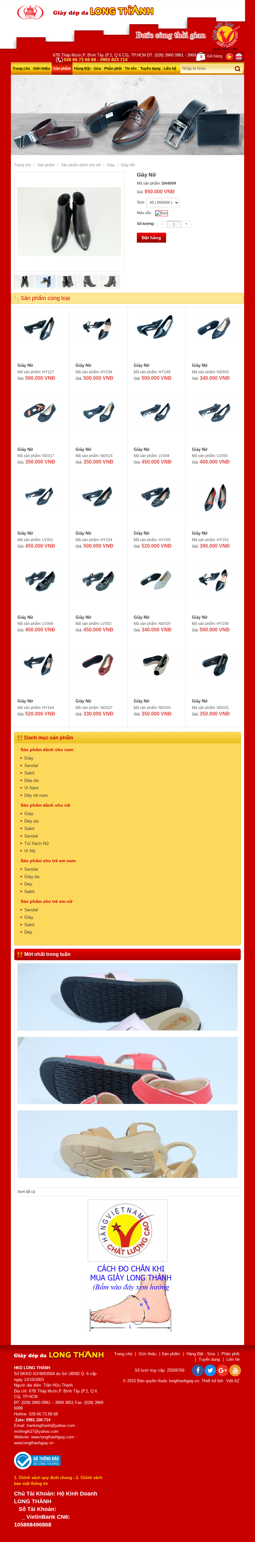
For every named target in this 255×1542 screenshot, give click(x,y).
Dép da (31, 780)
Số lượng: (146, 224)
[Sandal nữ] (127, 1099)
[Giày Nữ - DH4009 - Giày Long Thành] (30, 12)
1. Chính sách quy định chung (43, 1477)
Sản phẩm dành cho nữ (81, 165)
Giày (111, 165)
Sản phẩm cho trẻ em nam (48, 860)
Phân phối (113, 68)
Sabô (29, 772)
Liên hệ (170, 68)
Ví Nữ (29, 850)
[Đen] (161, 213)
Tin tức (131, 68)
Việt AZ (232, 1380)
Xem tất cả (26, 1192)
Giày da (31, 876)
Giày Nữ (25, 365)
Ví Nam (31, 787)
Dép (28, 883)
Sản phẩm (62, 68)
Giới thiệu (41, 68)
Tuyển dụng (150, 68)
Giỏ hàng (211, 56)
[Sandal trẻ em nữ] (127, 1025)
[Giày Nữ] (40, 336)
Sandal (31, 765)
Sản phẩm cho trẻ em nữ (46, 901)
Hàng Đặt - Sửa (87, 68)
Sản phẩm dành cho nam (47, 749)
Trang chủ (21, 68)
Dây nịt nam (36, 795)
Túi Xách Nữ (36, 843)
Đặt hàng (151, 237)
